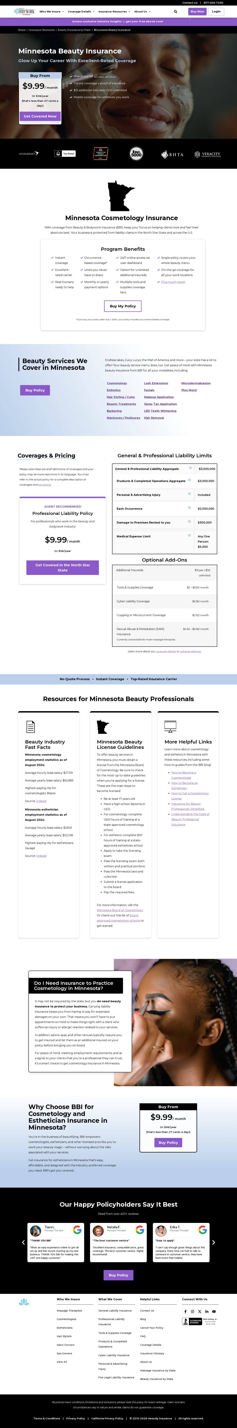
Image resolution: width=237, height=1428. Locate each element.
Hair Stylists (64, 1336)
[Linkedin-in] (206, 1311)
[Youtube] (213, 1311)
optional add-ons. (190, 651)
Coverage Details (79, 11)
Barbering (114, 411)
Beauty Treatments (121, 404)
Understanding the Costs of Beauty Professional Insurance (190, 819)
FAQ (143, 1336)
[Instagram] (192, 1311)
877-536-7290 (213, 2)
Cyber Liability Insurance (113, 1355)
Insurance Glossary (152, 1353)
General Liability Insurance (115, 1310)
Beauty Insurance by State (74, 29)
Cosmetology (117, 383)
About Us (140, 11)
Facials (149, 390)
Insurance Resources (113, 11)
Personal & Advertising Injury (138, 495)
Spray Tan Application (160, 404)
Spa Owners (64, 1353)
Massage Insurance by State (158, 1370)
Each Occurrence (129, 508)
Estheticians (65, 1327)
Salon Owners (65, 1344)
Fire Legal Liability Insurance (116, 1377)
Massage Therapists (69, 1310)
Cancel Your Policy (151, 1327)
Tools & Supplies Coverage (115, 1333)
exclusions (44, 484)
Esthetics (114, 390)
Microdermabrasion (196, 383)
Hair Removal (154, 418)
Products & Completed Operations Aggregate (151, 481)
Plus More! (189, 390)
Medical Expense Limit (133, 536)
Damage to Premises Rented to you (143, 522)
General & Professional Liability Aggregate (147, 469)
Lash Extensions (156, 383)
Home (22, 29)
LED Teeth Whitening (160, 411)
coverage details (166, 651)
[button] (176, 12)
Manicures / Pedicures (123, 418)
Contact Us (189, 2)
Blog (143, 1319)
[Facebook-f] (185, 1311)
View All (62, 1361)
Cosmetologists (66, 1319)
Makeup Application (159, 397)
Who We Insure (50, 11)
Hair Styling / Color (121, 397)
